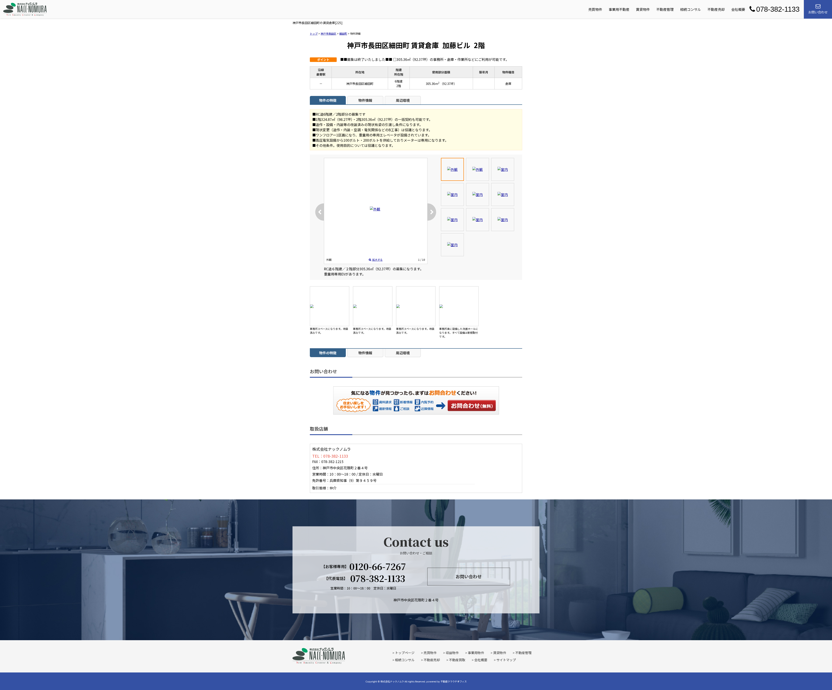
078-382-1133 (778, 9)
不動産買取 (457, 660)
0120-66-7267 (377, 566)
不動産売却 (716, 9)
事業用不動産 (619, 9)
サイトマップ (506, 660)
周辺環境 (403, 100)
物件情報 (365, 100)
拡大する (377, 259)
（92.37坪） (448, 83)
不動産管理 (665, 9)
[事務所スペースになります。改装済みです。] (329, 306)
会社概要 (738, 9)
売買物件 (595, 9)
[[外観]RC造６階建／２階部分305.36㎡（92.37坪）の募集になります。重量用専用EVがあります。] (375, 209)
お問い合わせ (472, 405)
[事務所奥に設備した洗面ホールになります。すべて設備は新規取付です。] (459, 306)
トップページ (404, 652)
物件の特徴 (327, 100)
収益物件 (452, 652)
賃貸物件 (643, 9)
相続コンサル (690, 9)
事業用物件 (476, 652)
